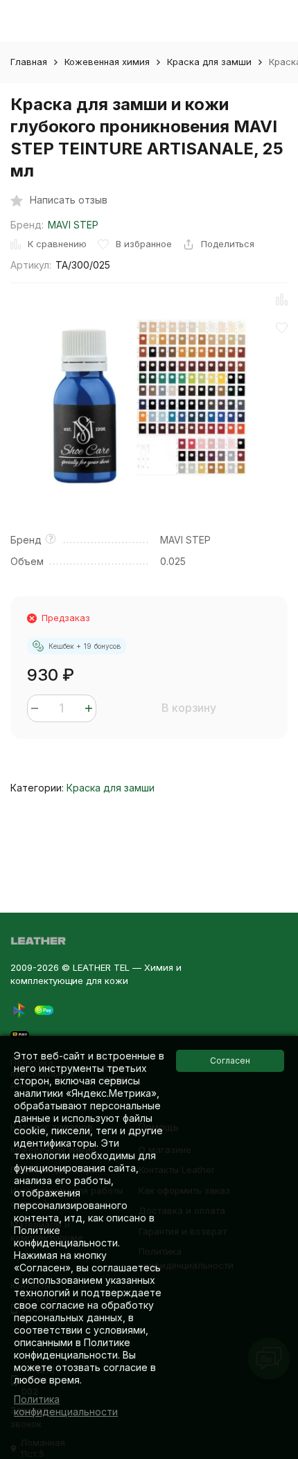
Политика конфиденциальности (66, 1405)
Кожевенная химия (107, 61)
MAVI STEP (73, 225)
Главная (28, 61)
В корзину (188, 708)
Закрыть (272, 1450)
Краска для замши (209, 61)
